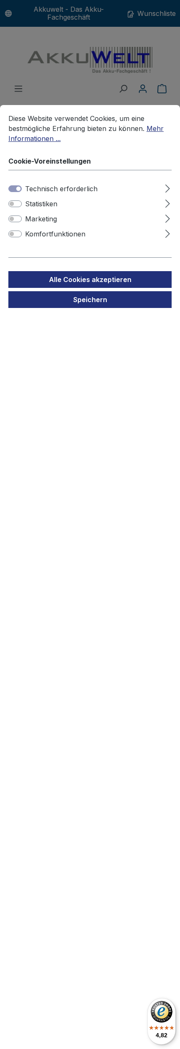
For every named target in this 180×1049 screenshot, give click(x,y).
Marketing (41, 219)
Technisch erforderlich (61, 189)
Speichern (90, 299)
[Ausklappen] (168, 187)
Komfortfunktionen (55, 234)
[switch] (15, 203)
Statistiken (41, 204)
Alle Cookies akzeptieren (90, 279)
